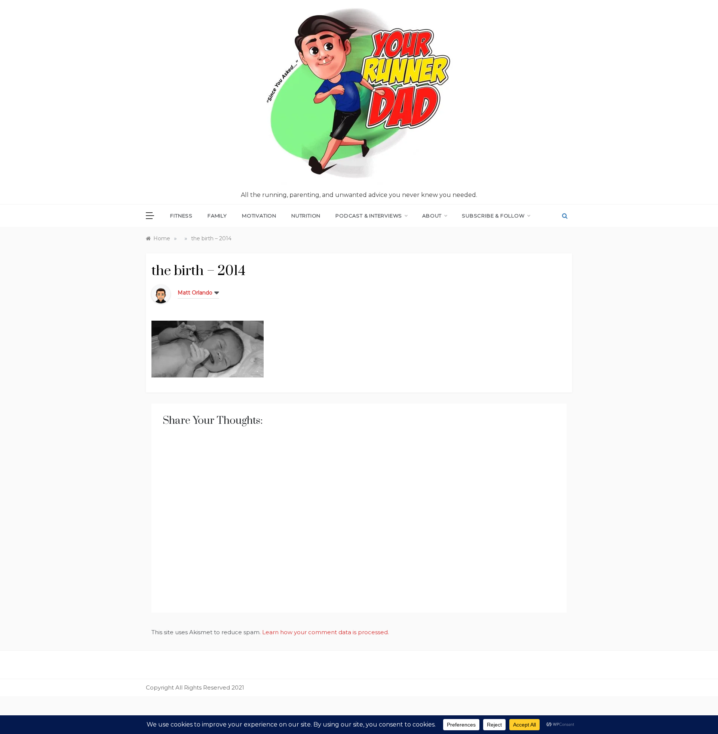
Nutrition (305, 216)
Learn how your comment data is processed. (325, 632)
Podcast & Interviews (368, 216)
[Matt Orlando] (160, 293)
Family (217, 216)
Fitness (181, 216)
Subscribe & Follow (493, 216)
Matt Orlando (195, 292)
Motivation (259, 216)
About (432, 216)
